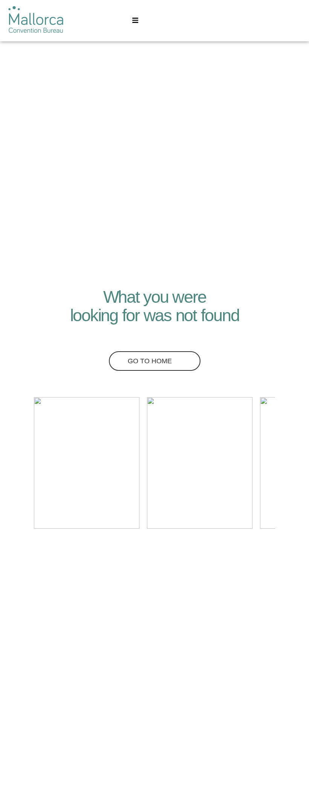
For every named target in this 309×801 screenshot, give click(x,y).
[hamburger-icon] (135, 21)
